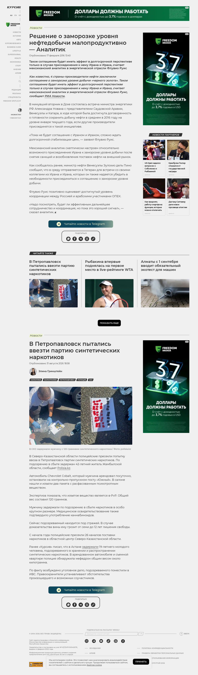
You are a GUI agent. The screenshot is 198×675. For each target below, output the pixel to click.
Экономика (15, 62)
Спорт (18, 66)
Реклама (16, 94)
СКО (90, 380)
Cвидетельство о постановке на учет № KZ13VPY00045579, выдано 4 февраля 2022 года (53, 648)
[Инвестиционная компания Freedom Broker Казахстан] (13, 25)
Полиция (81, 380)
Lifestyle (17, 51)
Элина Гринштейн (50, 371)
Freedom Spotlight (12, 101)
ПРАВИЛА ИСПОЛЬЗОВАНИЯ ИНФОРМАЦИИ (160, 658)
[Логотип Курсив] (14, 7)
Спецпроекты (14, 97)
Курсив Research (13, 43)
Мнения (17, 69)
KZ (20, 15)
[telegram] (94, 641)
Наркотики (36, 380)
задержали (90, 547)
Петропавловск (67, 380)
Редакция (16, 90)
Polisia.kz (63, 468)
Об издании (95, 648)
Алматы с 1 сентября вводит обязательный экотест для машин (161, 266)
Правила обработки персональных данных (163, 653)
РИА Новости (55, 96)
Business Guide (14, 47)
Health (18, 58)
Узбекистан (15, 118)
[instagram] (86, 641)
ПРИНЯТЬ (141, 661)
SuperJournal (14, 55)
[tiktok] (108, 641)
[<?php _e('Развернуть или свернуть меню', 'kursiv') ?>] (20, 110)
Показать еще (109, 323)
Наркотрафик (50, 380)
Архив (18, 73)
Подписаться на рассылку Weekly (103, 630)
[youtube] (101, 641)
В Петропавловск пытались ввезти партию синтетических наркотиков (52, 268)
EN (15, 15)
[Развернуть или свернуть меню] (20, 81)
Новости (17, 32)
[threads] (116, 641)
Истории (17, 36)
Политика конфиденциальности (157, 648)
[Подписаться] (141, 634)
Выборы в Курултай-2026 (153, 663)
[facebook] (123, 641)
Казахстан (16, 115)
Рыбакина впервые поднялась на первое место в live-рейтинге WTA (109, 266)
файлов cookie (94, 665)
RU (11, 15)
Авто (18, 40)
